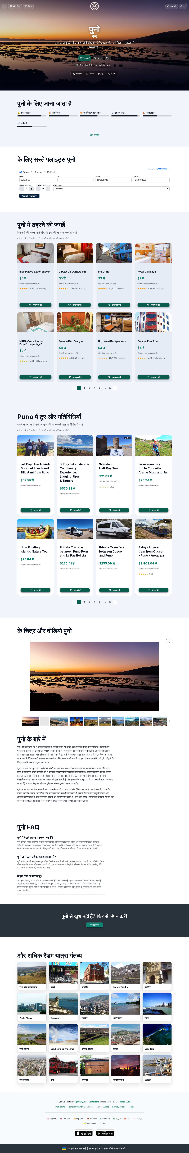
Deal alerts (60, 1107)
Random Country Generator (81, 1107)
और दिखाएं (94, 135)
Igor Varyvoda (81, 1102)
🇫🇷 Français (65, 1119)
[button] (168, 641)
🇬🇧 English (51, 1119)
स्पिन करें (86, 58)
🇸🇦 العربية (117, 1119)
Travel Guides (102, 1107)
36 (110, 388)
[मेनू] (4, 6)
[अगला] (115, 388)
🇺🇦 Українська (89, 1123)
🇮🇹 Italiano (105, 1119)
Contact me (94, 1102)
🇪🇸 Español (78, 1119)
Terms (131, 1107)
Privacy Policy (118, 1107)
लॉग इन (182, 6)
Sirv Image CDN (123, 1102)
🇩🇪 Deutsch (92, 1119)
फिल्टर (99, 58)
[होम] (94, 6)
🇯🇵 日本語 (138, 1119)
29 (110, 602)
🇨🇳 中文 (127, 1119)
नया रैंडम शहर (94, 925)
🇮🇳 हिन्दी (103, 1123)
